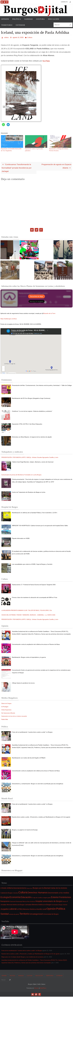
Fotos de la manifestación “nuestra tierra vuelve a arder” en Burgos (21, 950)
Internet (65, 904)
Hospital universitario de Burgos (48, 901)
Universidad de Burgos (51, 913)
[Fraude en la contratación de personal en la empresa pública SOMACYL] (63, 270)
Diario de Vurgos (6, 703)
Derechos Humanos (37, 892)
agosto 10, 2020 (18, 37)
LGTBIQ (20, 909)
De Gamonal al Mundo (8, 712)
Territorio (24, 913)
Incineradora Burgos (57, 904)
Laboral (12, 908)
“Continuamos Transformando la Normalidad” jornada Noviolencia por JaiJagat (16, 167)
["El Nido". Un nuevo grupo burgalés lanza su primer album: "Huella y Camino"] (9, 270)
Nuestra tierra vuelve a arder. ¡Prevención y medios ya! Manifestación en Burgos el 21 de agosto (30, 953)
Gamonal (12, 901)
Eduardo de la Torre (49, 313)
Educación (26, 896)
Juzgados (4, 908)
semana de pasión (14, 913)
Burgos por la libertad (41, 888)
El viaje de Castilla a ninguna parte (41, 897)
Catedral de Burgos (6, 892)
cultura (6, 37)
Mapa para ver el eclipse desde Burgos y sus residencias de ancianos (22, 956)
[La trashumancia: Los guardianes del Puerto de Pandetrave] (43, 270)
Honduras (32, 901)
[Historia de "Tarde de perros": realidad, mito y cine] (63, 250)
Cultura (29, 37)
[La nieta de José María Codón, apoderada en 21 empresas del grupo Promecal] (9, 250)
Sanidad (4, 913)
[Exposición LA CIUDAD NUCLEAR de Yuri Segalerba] (12, 141)
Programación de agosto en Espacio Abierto (56, 165)
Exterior (55, 896)
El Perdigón (4, 706)
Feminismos (65, 897)
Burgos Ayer (29, 887)
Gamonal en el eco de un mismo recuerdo (14, 715)
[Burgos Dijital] (2, 2)
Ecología (4, 897)
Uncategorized (36, 913)
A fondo (3, 888)
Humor (65, 901)
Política (60, 908)
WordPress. (43, 987)
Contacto (64, 2)
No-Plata (46, 60)
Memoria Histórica (29, 909)
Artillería (10, 888)
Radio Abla (4, 719)
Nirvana (36, 987)
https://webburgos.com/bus (8, 318)
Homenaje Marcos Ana (23, 901)
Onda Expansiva (6, 709)
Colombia (15, 892)
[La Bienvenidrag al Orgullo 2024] (29, 250)
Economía (14, 896)
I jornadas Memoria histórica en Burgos (38, 904)
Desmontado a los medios (58, 892)
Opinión (51, 908)
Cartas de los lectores (58, 888)
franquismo (5, 901)
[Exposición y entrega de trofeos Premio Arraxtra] (60, 141)
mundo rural (41, 909)
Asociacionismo (19, 887)
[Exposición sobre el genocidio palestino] (36, 141)
